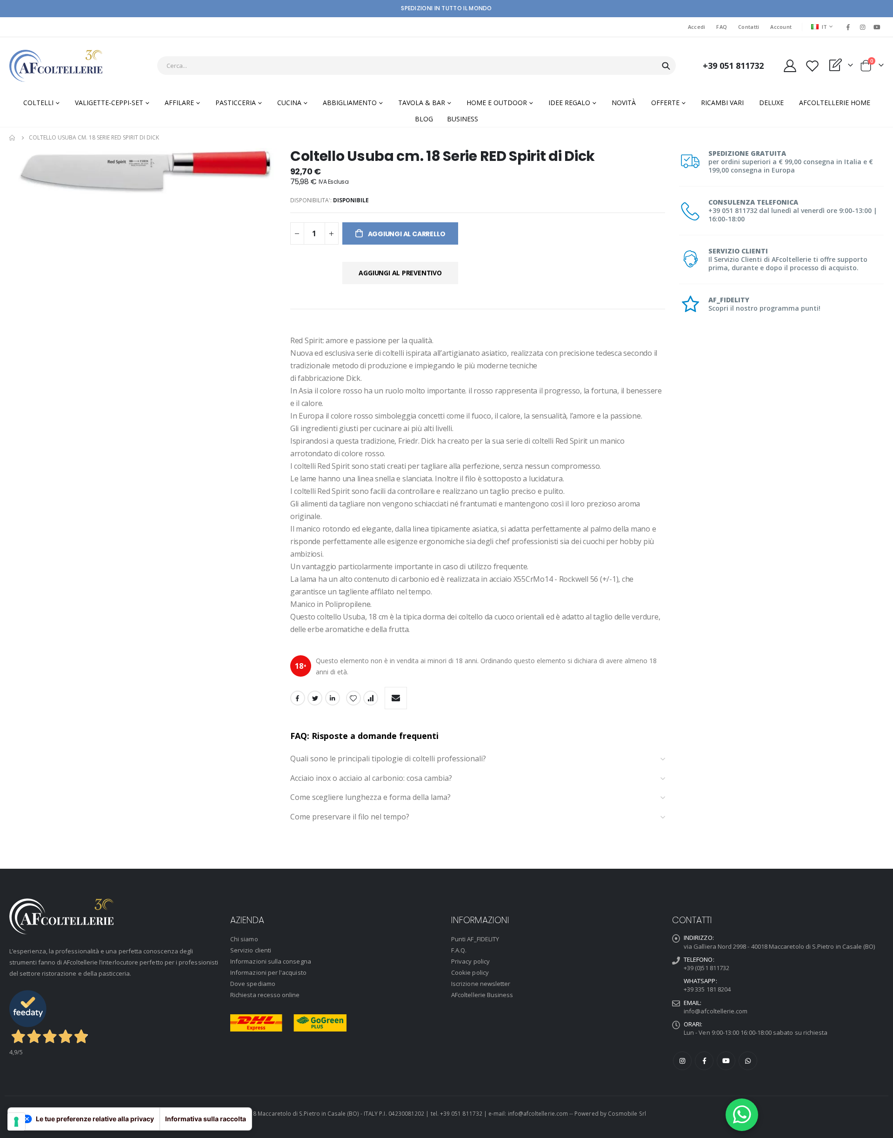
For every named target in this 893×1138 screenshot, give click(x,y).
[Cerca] (666, 66)
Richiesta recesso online (265, 995)
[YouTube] (877, 27)
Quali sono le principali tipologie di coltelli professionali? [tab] (388, 759)
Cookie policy (470, 972)
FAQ (721, 26)
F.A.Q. (458, 950)
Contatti (748, 26)
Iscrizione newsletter (480, 983)
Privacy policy (470, 961)
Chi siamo (244, 939)
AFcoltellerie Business (482, 995)
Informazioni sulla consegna (270, 961)
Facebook (297, 698)
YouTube (726, 1060)
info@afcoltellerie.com (715, 1011)
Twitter (314, 698)
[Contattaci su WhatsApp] (742, 1114)
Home (12, 137)
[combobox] (416, 65)
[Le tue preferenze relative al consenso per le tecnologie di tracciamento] (16, 1122)
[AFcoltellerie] (55, 66)
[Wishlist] (812, 66)
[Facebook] (848, 27)
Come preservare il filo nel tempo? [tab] (350, 817)
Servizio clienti (250, 950)
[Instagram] (863, 27)
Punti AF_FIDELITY (475, 939)
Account (781, 26)
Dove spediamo (252, 983)
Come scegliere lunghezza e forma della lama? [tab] (371, 797)
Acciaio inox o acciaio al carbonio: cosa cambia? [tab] (371, 778)
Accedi (697, 26)
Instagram (682, 1060)
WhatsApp (748, 1060)
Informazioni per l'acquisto (268, 972)
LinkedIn (332, 698)
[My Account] (789, 66)
